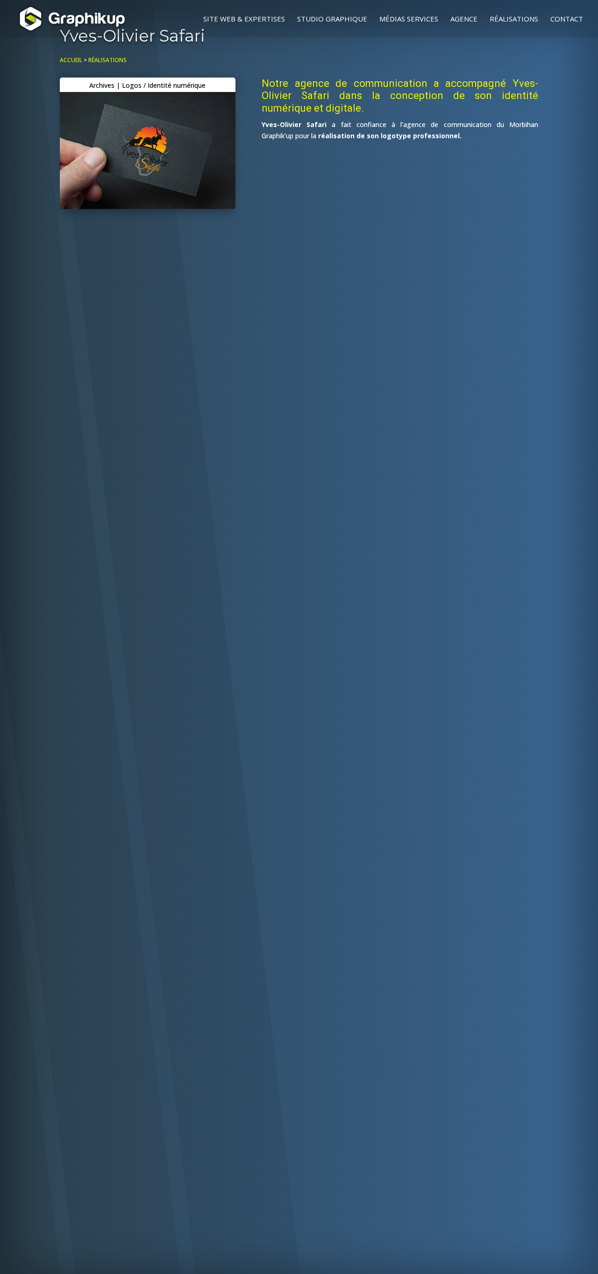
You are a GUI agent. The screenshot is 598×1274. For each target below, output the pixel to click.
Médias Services (408, 19)
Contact (566, 19)
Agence (463, 19)
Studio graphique (332, 19)
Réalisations (514, 19)
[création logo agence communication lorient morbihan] (147, 206)
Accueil (71, 60)
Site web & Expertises (244, 19)
